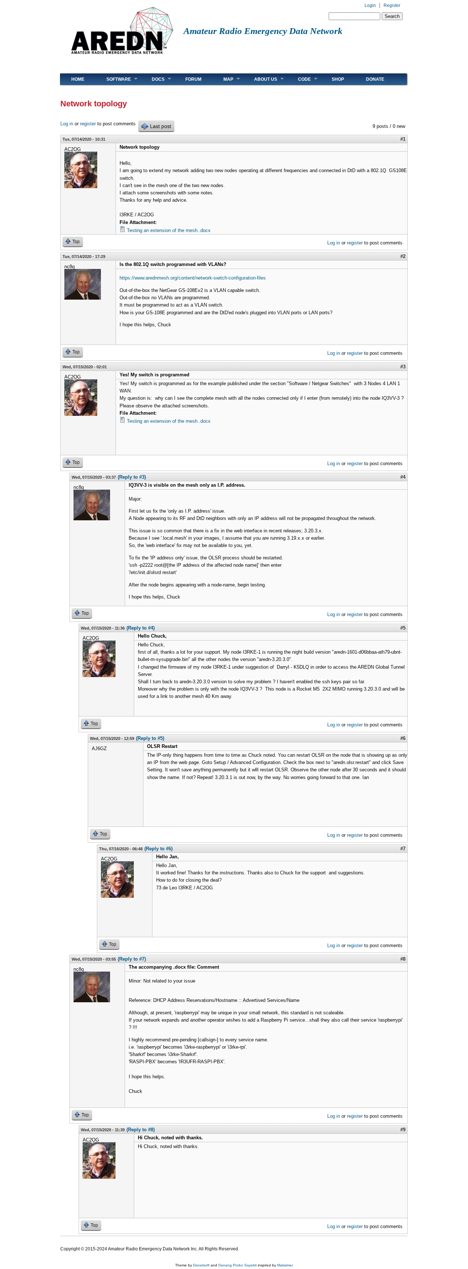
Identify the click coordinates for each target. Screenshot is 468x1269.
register (88, 123)
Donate (375, 79)
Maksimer (285, 1265)
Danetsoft (201, 1265)
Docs (153, 79)
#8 (402, 959)
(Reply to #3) (132, 477)
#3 (402, 366)
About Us (260, 79)
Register (392, 5)
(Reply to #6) (158, 848)
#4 (402, 477)
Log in (66, 123)
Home (77, 79)
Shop (338, 79)
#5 (402, 628)
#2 (402, 256)
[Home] (122, 57)
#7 (402, 848)
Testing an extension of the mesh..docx (169, 230)
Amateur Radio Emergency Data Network (263, 31)
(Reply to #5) (150, 738)
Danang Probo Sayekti (237, 1265)
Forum (193, 79)
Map (222, 79)
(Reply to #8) (141, 1129)
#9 (402, 1129)
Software (113, 79)
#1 (402, 139)
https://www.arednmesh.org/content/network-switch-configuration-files (193, 278)
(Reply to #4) (141, 628)
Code (299, 79)
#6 (402, 738)
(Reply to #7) (132, 959)
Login (370, 5)
